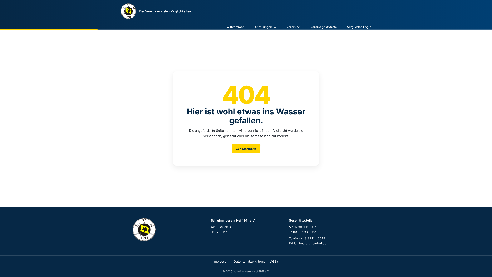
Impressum (221, 261)
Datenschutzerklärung (250, 261)
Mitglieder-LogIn (359, 27)
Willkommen (235, 27)
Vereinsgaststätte (323, 27)
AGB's (274, 261)
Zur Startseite (246, 149)
